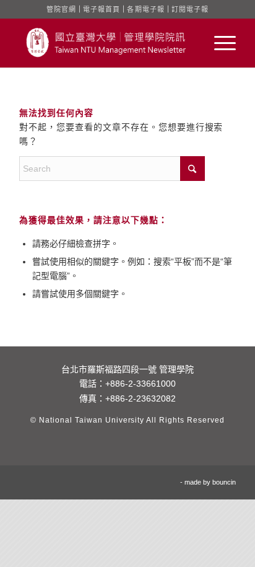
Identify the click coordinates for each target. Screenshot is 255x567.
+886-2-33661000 (140, 384)
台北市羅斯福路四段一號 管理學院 (127, 369)
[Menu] (219, 43)
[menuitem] (219, 43)
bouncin (224, 482)
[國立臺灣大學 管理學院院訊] (105, 43)
